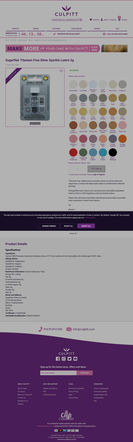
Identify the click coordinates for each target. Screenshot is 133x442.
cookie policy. (90, 217)
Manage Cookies (49, 226)
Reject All (68, 226)
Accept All (86, 226)
